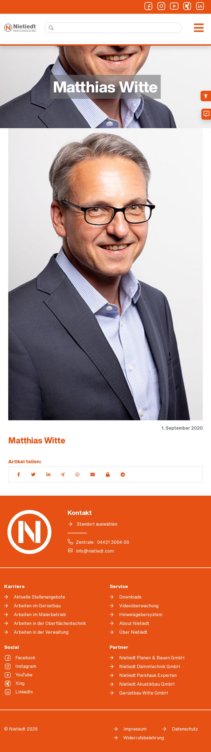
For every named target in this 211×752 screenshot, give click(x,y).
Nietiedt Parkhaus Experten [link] (148, 675)
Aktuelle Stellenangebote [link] (39, 597)
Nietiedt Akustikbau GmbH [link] (147, 684)
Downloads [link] (130, 597)
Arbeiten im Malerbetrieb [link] (40, 614)
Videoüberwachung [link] (139, 605)
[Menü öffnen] (199, 27)
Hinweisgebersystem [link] (140, 614)
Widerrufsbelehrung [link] (138, 737)
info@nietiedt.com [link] (95, 551)
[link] (206, 96)
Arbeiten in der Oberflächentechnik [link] (50, 623)
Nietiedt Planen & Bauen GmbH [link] (152, 657)
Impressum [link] (134, 729)
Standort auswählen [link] (97, 524)
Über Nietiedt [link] (133, 632)
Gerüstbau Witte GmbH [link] (143, 693)
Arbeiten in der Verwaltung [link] (41, 632)
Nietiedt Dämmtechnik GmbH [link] (149, 666)
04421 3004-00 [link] (113, 542)
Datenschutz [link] (185, 729)
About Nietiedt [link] (134, 623)
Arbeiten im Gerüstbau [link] (37, 605)
